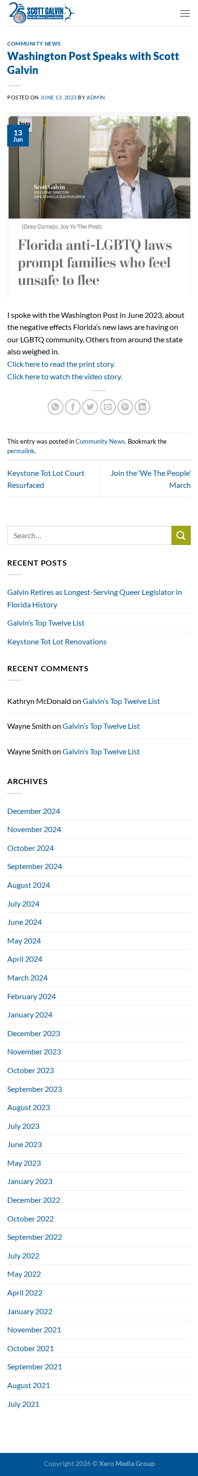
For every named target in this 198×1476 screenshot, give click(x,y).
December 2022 (33, 1199)
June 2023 (24, 1144)
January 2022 (29, 1311)
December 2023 (33, 1033)
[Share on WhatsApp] (55, 407)
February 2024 (31, 996)
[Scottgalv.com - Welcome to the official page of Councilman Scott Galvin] (89, 13)
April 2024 (24, 958)
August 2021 (28, 1385)
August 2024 (28, 884)
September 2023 (34, 1088)
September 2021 (34, 1366)
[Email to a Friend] (108, 407)
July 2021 (23, 1403)
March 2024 (27, 977)
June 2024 (24, 921)
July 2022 (23, 1255)
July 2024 (23, 903)
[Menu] (185, 13)
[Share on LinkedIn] (142, 407)
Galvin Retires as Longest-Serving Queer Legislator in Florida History (94, 598)
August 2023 (28, 1107)
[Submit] (181, 535)
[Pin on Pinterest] (125, 407)
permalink (21, 451)
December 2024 (33, 810)
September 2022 (34, 1236)
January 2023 (29, 1181)
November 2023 (34, 1051)
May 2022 (24, 1273)
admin (96, 97)
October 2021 (30, 1348)
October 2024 (30, 847)
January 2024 (29, 1014)
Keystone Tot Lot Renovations (57, 641)
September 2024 (34, 866)
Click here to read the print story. (61, 363)
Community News (34, 43)
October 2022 (30, 1218)
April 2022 (24, 1292)
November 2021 (34, 1329)
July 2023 (23, 1125)
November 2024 (34, 829)
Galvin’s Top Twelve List (46, 622)
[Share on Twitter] (90, 407)
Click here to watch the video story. (64, 376)
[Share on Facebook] (73, 407)
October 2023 (30, 1070)
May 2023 (24, 1162)
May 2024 (24, 940)
